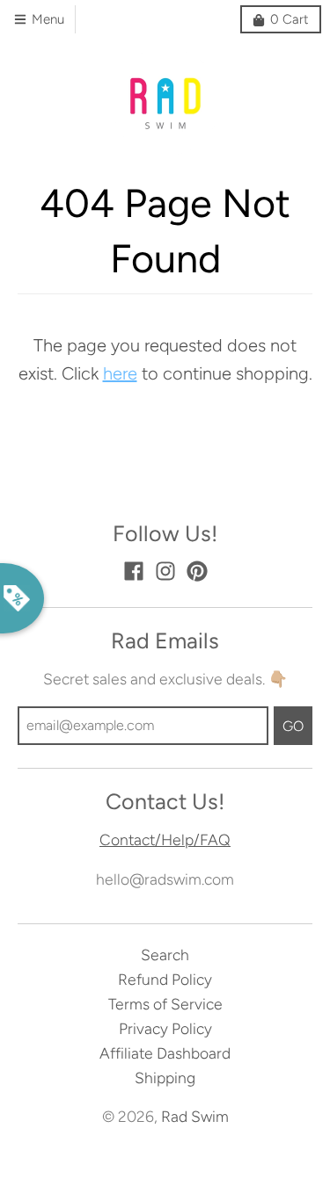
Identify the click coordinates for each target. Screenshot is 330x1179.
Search (165, 954)
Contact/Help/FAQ (165, 839)
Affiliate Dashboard (165, 1053)
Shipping (165, 1077)
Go (293, 726)
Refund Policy (165, 979)
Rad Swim (195, 1116)
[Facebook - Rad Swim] (133, 571)
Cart (289, 19)
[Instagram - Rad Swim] (165, 571)
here (120, 373)
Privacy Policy (165, 1028)
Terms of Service (165, 1004)
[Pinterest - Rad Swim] (197, 571)
